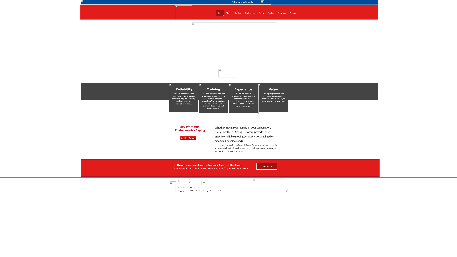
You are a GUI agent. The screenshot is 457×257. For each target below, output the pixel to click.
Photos (293, 13)
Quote (261, 13)
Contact (271, 13)
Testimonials (250, 13)
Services (238, 13)
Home (219, 13)
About (228, 13)
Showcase (282, 13)
